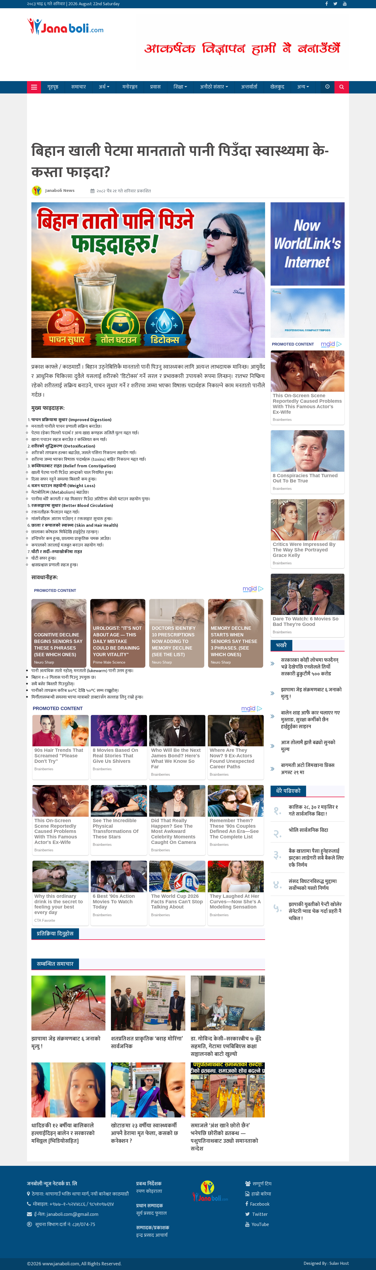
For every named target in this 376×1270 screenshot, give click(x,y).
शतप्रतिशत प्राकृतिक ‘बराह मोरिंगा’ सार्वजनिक (147, 1042)
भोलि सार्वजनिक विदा (308, 830)
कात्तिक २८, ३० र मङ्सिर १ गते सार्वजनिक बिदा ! (313, 810)
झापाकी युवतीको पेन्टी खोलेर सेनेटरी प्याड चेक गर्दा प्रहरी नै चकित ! (315, 912)
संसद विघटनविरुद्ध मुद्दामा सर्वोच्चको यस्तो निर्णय (313, 885)
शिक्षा (178, 87)
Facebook (259, 1204)
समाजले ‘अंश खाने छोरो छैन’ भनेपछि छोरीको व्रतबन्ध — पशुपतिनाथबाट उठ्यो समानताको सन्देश (224, 1137)
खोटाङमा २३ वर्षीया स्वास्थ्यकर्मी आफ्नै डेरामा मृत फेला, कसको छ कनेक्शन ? (144, 1133)
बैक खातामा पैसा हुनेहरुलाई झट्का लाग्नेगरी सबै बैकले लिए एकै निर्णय (316, 858)
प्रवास (155, 87)
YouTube (260, 1225)
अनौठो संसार (212, 87)
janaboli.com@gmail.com (73, 1214)
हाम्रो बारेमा (261, 1194)
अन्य (301, 87)
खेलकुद (277, 87)
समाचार (78, 87)
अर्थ (102, 87)
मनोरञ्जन (129, 87)
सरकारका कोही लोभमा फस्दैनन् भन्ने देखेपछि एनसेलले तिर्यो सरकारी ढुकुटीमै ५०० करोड (309, 667)
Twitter (260, 1214)
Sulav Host (339, 1263)
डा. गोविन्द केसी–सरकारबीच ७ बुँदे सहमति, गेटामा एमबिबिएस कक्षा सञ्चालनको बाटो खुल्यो (226, 1046)
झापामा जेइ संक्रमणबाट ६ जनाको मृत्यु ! (65, 1042)
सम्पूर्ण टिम (262, 1184)
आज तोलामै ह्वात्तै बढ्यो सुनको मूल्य (308, 746)
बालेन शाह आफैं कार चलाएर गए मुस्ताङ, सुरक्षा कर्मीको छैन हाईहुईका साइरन (310, 720)
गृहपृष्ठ (52, 87)
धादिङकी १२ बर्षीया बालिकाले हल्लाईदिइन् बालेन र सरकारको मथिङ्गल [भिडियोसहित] (63, 1133)
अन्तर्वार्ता (249, 87)
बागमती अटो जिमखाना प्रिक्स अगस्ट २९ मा (307, 769)
